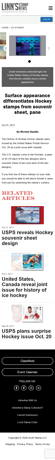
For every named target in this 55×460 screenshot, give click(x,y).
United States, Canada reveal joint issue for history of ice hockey (24, 287)
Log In (46, 19)
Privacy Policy (25, 444)
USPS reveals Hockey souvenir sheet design (27, 238)
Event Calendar (27, 372)
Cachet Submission (27, 415)
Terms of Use (42, 444)
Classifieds (27, 361)
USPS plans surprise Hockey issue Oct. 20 (26, 333)
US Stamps (17, 27)
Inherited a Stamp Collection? (27, 408)
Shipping (10, 444)
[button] (6, 48)
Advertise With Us (27, 400)
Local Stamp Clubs (27, 422)
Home (5, 27)
